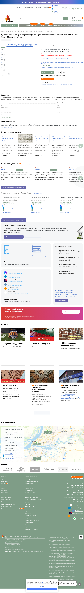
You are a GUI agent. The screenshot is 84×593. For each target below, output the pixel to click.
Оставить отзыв (19, 169)
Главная (3, 30)
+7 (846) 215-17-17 (45, 57)
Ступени (27, 511)
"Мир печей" (25, 551)
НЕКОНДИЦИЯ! (9, 385)
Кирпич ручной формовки (31, 481)
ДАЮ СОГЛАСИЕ (42, 589)
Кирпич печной (29, 483)
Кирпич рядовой (29, 488)
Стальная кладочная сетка (32, 520)
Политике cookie (71, 550)
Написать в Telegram (10, 207)
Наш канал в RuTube (77, 513)
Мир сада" (30, 551)
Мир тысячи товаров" (39, 551)
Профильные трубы (30, 524)
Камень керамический (30, 495)
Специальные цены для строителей (10, 508)
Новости (25, 10)
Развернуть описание (6, 117)
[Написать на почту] (3, 210)
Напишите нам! (61, 300)
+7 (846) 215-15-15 (77, 479)
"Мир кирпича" (18, 551)
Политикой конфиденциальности (67, 563)
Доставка (18, 7)
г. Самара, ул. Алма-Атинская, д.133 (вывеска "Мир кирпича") (54, 58)
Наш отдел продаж (6, 497)
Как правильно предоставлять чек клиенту (14, 549)
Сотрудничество (5, 499)
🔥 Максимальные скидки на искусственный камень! (40, 388)
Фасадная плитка (29, 518)
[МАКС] (3, 206)
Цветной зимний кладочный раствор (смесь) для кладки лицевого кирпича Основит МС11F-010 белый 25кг (27, 31)
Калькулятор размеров (71, 315)
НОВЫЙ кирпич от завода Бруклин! (68, 344)
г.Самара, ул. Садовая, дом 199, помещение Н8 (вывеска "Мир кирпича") (57, 67)
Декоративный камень (31, 515)
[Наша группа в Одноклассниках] (69, 516)
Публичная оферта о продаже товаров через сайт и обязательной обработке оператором (25, 537)
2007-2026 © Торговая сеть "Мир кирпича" (18, 536)
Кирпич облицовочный (31, 476)
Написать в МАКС (9, 205)
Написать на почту (9, 209)
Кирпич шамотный (29, 486)
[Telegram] (3, 208)
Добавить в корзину (47, 72)
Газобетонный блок (30, 492)
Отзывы (46, 7)
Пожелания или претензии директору (13, 187)
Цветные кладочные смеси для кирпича (32, 30)
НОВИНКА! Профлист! (41, 344)
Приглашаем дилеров (7, 506)
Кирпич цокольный (30, 479)
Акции (19, 10)
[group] (22, 59)
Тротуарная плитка (30, 502)
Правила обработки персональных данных (14, 541)
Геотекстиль (28, 513)
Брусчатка (27, 504)
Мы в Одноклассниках (77, 516)
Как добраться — (8, 422)
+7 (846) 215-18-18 (45, 61)
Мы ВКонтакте (79, 510)
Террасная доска (29, 506)
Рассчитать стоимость (71, 311)
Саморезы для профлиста (31, 529)
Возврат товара (5, 502)
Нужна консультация (47, 78)
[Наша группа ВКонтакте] (73, 510)
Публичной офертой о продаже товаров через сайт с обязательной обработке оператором (62, 561)
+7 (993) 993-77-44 (37, 204)
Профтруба (74, 25)
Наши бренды (4, 492)
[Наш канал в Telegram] (69, 508)
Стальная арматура (30, 522)
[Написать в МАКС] (3, 453)
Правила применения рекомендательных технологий (17, 546)
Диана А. (37, 169)
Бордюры (27, 508)
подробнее (56, 2)
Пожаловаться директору (8, 504)
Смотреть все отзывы (29, 164)
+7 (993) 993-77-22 (66, 204)
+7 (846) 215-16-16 (45, 65)
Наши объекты (5, 495)
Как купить (4, 490)
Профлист (27, 527)
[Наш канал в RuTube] (70, 513)
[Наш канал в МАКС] (71, 505)
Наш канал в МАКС (78, 505)
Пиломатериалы (57, 25)
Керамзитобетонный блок (31, 497)
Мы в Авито (80, 518)
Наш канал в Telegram (77, 508)
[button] (3, 75)
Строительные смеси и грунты (14, 30)
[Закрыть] (61, 2)
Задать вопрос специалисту (13, 237)
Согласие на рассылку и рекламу (12, 544)
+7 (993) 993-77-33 (8, 204)
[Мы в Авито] (74, 518)
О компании (4, 481)
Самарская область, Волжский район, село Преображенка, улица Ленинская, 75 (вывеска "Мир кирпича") (62, 63)
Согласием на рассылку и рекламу (57, 564)
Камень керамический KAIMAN (33, 499)
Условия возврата (9, 547)
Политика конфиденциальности (12, 542)
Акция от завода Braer (13, 344)
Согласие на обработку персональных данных (15, 539)
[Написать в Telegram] (3, 456)
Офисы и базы (29, 7)
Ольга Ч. (3, 169)
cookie (73, 546)
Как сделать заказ (76, 20)
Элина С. (71, 169)
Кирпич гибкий (29, 490)
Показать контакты (45, 88)
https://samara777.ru (55, 535)
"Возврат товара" (61, 572)
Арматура (66, 25)
